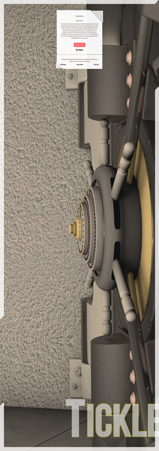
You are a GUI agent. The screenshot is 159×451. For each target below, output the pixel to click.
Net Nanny (63, 64)
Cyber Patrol (80, 64)
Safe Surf (96, 64)
